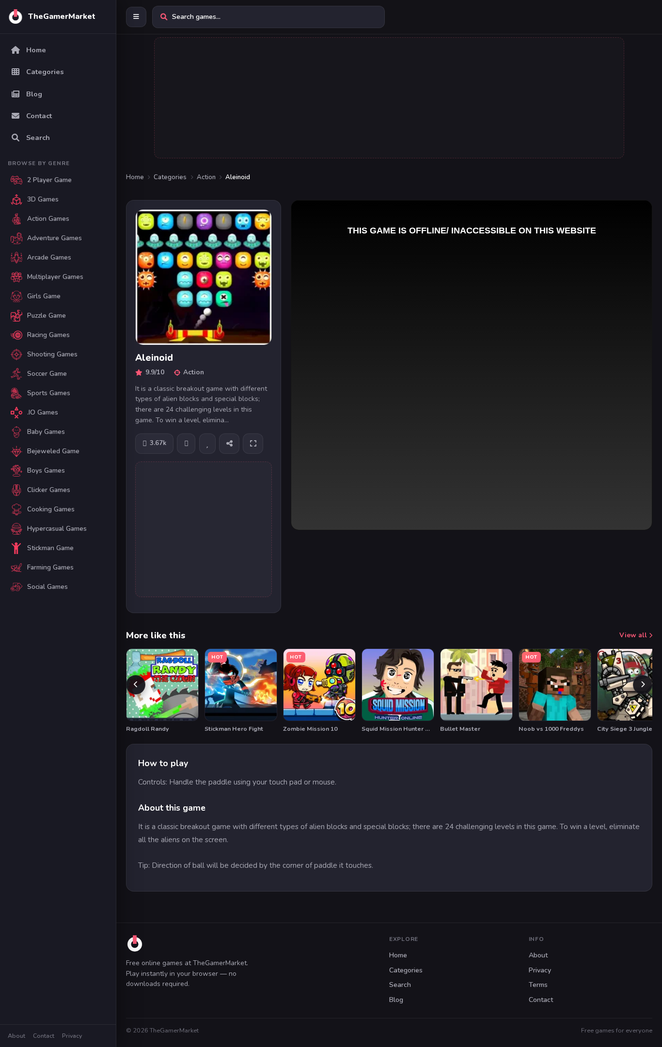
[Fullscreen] (253, 443)
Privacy (72, 1036)
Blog (396, 999)
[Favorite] (207, 443)
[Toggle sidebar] (136, 17)
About (16, 1036)
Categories (170, 177)
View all (634, 635)
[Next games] (642, 684)
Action (206, 177)
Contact (43, 1036)
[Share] (229, 443)
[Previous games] (135, 684)
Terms (538, 984)
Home (135, 177)
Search (400, 984)
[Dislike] (186, 443)
